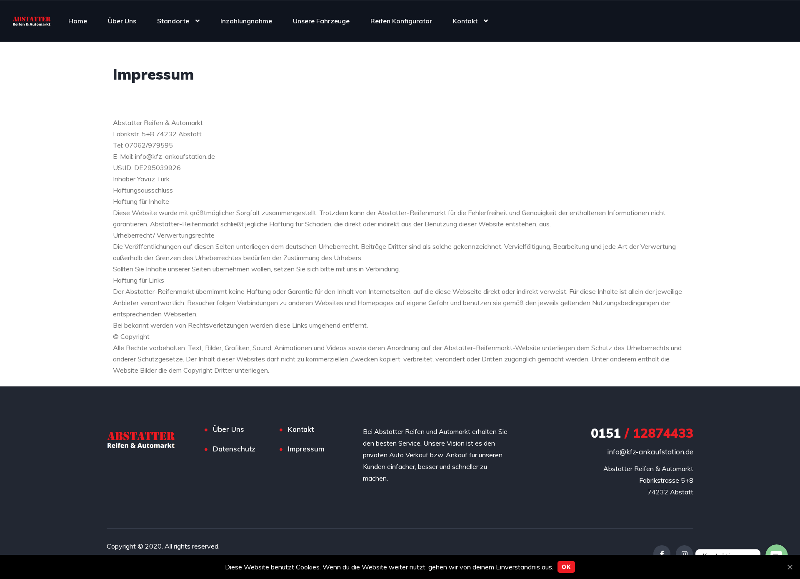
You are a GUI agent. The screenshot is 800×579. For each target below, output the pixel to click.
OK (566, 566)
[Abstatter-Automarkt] (31, 21)
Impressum (306, 448)
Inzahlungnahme (246, 21)
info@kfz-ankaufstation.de (650, 451)
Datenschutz (234, 448)
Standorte (173, 21)
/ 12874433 (642, 433)
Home (77, 21)
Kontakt (465, 21)
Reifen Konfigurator (401, 21)
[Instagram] (684, 553)
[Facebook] (661, 553)
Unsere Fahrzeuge (321, 21)
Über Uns (122, 21)
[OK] (789, 567)
